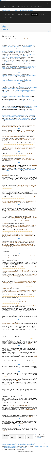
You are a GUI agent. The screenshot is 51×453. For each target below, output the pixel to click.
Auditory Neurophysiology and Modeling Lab (23, 10)
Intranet (46, 21)
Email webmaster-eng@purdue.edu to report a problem (15, 447)
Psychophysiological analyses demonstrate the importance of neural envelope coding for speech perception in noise (19, 271)
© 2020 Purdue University (7, 443)
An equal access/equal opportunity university (22, 443)
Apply (13, 6)
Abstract (21, 423)
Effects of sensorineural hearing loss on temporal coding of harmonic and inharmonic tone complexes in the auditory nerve (18, 245)
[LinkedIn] (40, 437)
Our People (19, 14)
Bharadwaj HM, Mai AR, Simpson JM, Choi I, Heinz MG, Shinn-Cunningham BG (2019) (18, 147)
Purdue (3, 25)
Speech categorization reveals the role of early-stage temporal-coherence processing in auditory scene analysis (18, 100)
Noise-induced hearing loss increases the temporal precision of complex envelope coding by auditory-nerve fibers (19, 226)
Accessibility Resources (39, 446)
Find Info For (6, 6)
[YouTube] (37, 437)
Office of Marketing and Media (11, 446)
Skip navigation (3, 0)
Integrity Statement (37, 443)
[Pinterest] (39, 437)
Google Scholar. (27, 38)
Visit (31, 6)
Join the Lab (41, 14)
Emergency (40, 6)
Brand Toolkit (10, 444)
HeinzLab (4, 27)
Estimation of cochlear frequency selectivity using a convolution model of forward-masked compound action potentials (19, 67)
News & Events (11, 14)
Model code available (16, 405)
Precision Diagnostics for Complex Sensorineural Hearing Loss (17, 50)
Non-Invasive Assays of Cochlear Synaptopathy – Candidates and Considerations (17, 148)
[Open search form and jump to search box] (47, 3)
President (23, 6)
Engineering (4, 26)
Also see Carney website (25, 405)
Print (50, 31)
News (17, 6)
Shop (28, 6)
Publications (34, 14)
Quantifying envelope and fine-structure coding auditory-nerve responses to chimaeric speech (19, 323)
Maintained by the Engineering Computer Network (23, 444)
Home (5, 14)
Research (27, 14)
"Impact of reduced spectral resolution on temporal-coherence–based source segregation (18, 46)
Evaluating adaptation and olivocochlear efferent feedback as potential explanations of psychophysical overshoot (18, 295)
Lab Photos (6, 17)
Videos (11, 17)
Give (35, 6)
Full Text (9, 332)
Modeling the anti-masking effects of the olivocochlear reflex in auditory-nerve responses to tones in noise (19, 275)
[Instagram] (38, 437)
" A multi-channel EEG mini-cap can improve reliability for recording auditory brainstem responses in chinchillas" (19, 80)
